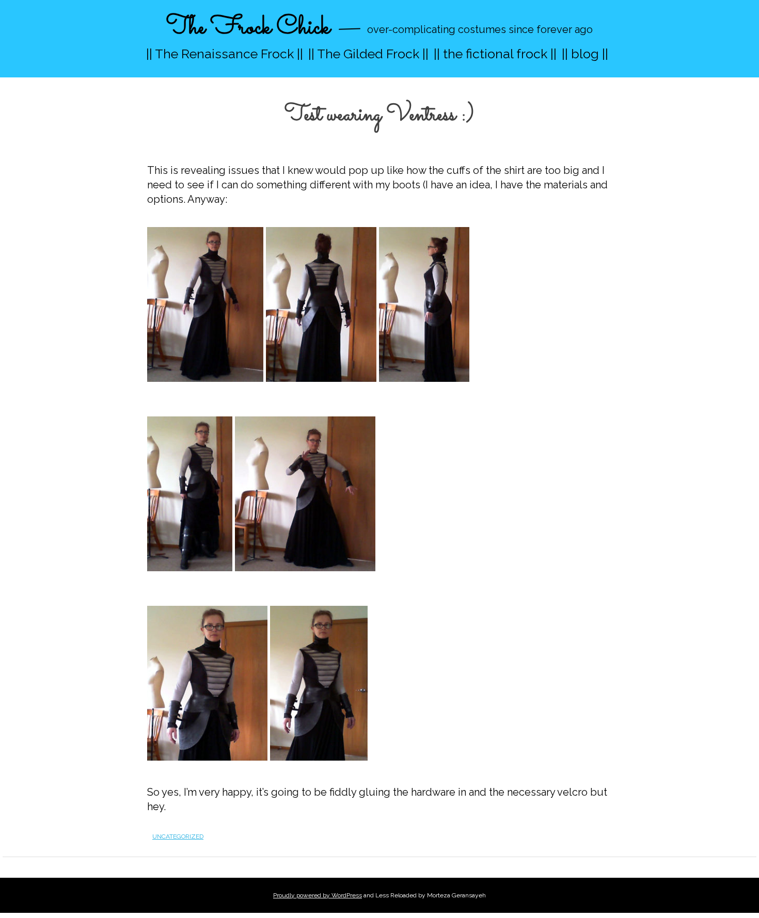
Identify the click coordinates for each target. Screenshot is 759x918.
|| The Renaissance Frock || (224, 53)
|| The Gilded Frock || (368, 53)
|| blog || (585, 53)
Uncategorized (177, 836)
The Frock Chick (248, 27)
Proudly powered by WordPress (317, 895)
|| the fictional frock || (495, 53)
